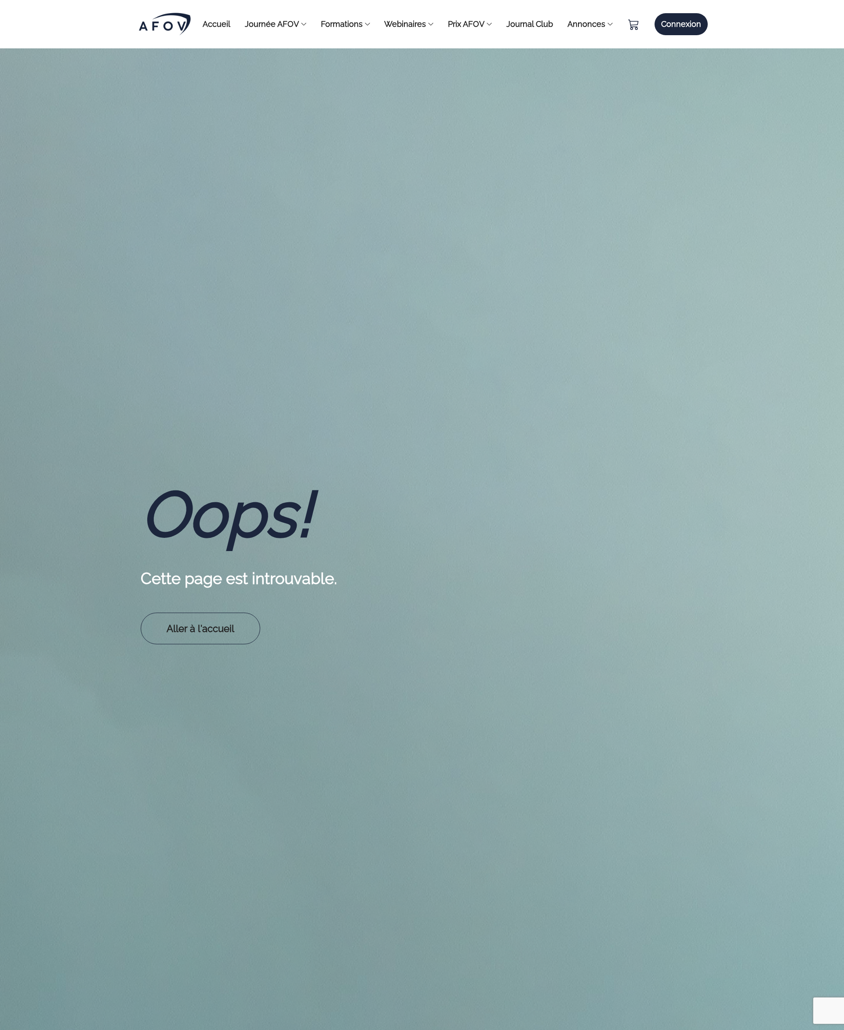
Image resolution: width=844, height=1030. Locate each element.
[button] (681, 24)
